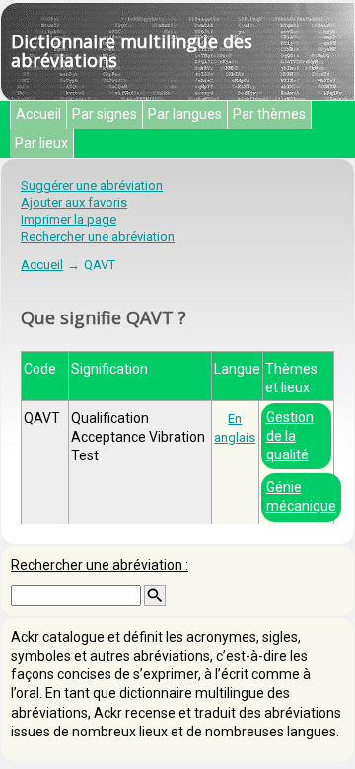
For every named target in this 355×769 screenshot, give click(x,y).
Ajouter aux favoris (74, 202)
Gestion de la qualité (290, 435)
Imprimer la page (68, 219)
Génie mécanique (301, 496)
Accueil (38, 114)
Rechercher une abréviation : (99, 565)
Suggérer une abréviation (92, 185)
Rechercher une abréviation (98, 236)
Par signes (104, 114)
